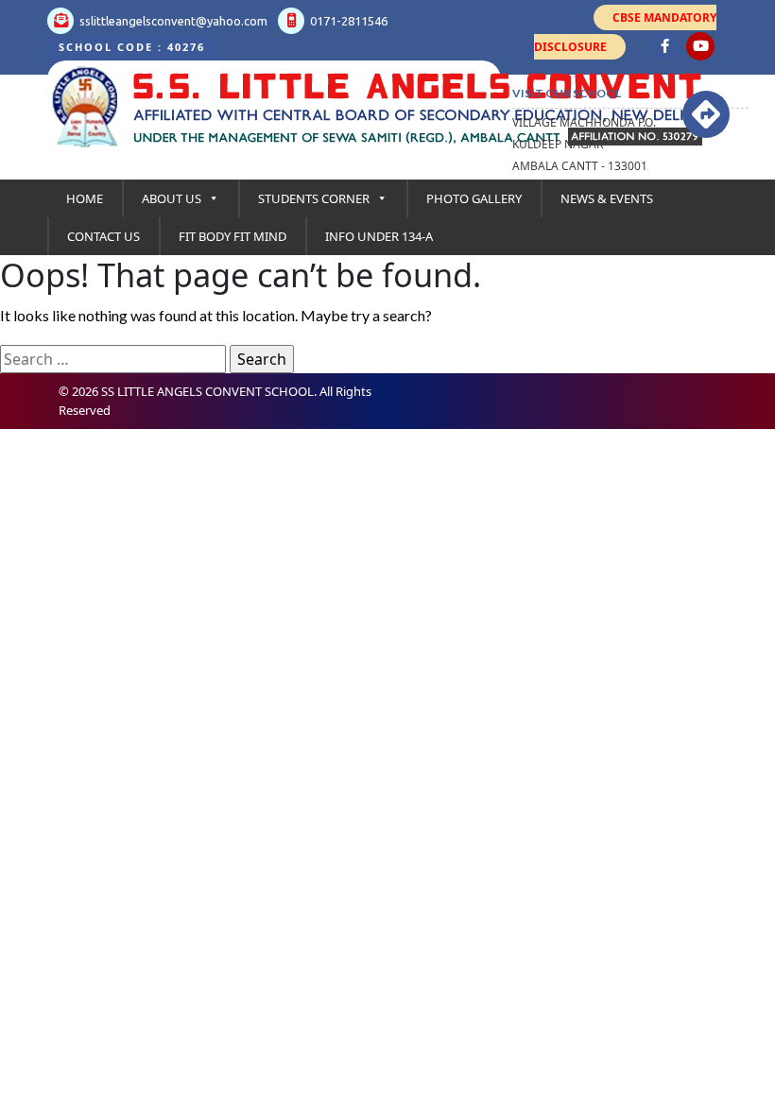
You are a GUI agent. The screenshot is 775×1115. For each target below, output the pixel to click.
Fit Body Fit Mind (232, 236)
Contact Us (103, 236)
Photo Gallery (474, 198)
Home (84, 198)
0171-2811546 (347, 20)
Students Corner (314, 198)
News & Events (606, 198)
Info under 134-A (379, 236)
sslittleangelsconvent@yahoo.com (172, 20)
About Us (171, 198)
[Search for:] (113, 359)
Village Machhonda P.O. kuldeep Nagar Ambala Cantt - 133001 (584, 144)
